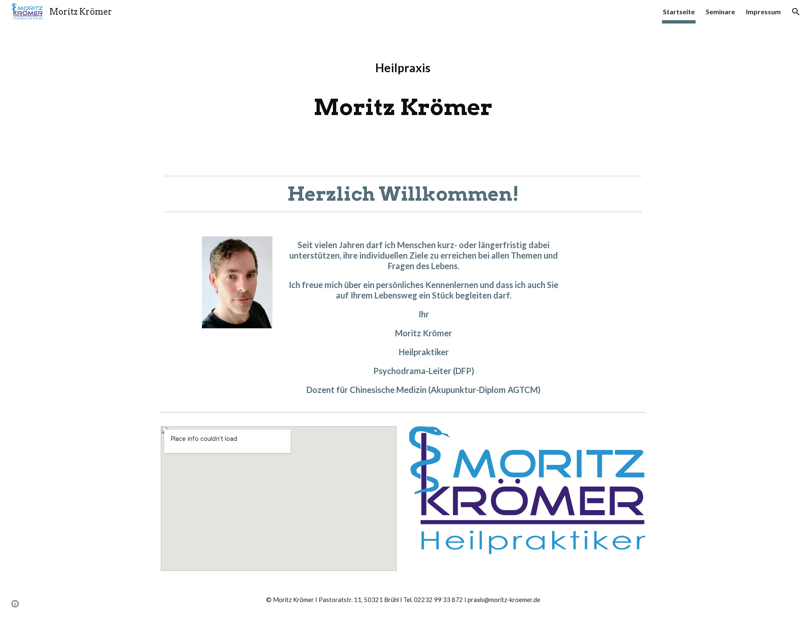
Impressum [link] (763, 12)
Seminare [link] (720, 12)
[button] (796, 12)
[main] (403, 92)
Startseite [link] (679, 12)
